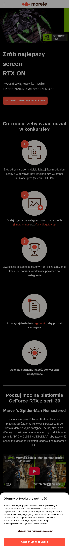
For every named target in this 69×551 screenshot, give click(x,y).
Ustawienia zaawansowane (34, 531)
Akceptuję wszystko (34, 542)
